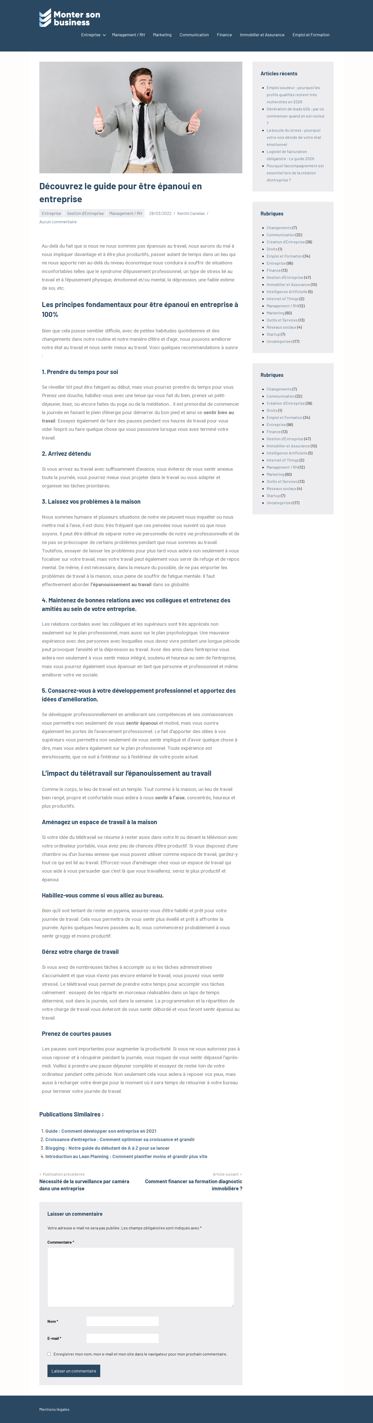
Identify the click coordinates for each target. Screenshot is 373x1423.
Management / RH (128, 34)
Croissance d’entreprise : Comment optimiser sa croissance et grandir (120, 1139)
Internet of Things (283, 298)
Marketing (162, 34)
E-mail (54, 1338)
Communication (194, 34)
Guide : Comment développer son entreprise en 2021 (100, 1131)
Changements (279, 227)
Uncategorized (280, 341)
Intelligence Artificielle (287, 291)
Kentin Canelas (191, 213)
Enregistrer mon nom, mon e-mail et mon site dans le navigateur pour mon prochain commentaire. (140, 1353)
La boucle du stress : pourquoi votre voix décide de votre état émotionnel (294, 137)
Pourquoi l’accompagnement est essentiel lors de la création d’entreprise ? (295, 172)
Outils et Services (282, 319)
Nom (52, 1321)
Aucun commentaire (58, 221)
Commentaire (60, 1242)
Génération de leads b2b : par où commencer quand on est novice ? (296, 115)
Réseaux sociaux (282, 327)
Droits (272, 248)
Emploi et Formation (311, 34)
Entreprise (90, 34)
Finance (224, 34)
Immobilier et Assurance (262, 34)
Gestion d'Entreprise (85, 213)
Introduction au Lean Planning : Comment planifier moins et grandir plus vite (126, 1156)
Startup (273, 334)
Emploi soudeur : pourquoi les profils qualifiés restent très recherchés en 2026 (293, 94)
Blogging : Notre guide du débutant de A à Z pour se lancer (107, 1148)
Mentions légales (54, 1409)
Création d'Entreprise (286, 241)
